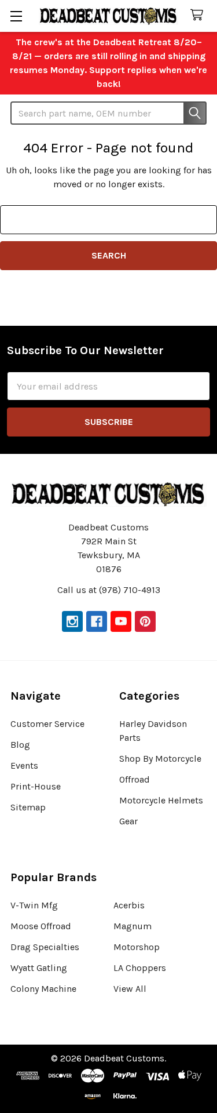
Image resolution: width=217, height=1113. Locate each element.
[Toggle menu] (16, 16)
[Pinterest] (145, 621)
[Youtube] (121, 621)
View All (129, 988)
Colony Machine (43, 988)
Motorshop (136, 946)
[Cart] (199, 15)
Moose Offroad (40, 926)
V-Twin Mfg (34, 905)
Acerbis (129, 905)
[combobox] (108, 113)
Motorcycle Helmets (161, 800)
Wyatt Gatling (38, 967)
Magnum (132, 926)
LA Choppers (139, 967)
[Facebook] (96, 621)
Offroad (134, 779)
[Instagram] (72, 621)
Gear (128, 821)
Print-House (35, 786)
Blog (20, 744)
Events (24, 765)
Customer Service (47, 723)
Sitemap (28, 807)
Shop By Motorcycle (160, 758)
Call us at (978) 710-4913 (108, 589)
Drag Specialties (44, 946)
